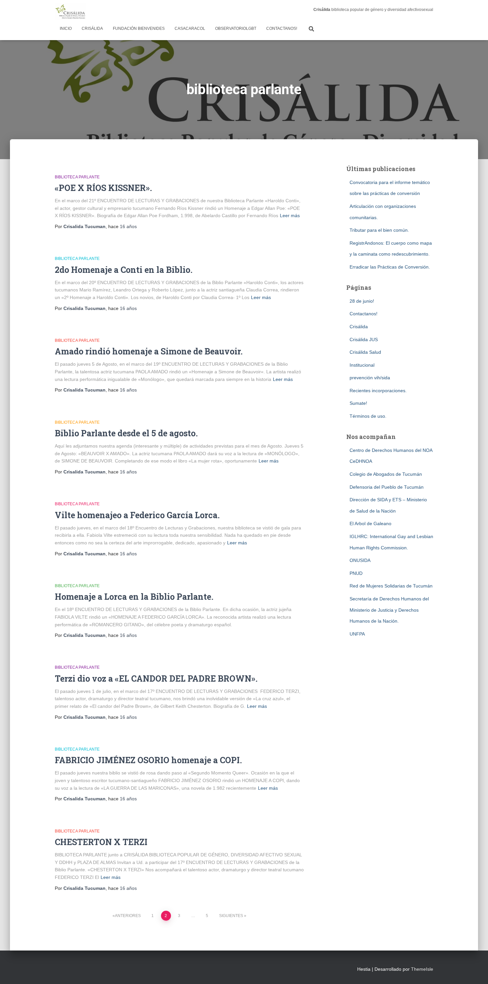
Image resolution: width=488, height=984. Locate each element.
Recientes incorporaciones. (378, 390)
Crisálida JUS (364, 339)
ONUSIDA (360, 560)
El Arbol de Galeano (370, 523)
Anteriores (128, 915)
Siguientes (231, 915)
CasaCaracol (190, 28)
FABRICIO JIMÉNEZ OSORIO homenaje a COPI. (148, 760)
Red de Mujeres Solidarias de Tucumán (391, 585)
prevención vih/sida (370, 377)
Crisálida (92, 28)
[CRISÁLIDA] (70, 11)
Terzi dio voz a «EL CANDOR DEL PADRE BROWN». (156, 678)
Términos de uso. (368, 416)
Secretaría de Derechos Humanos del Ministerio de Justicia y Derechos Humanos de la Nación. (389, 610)
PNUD (356, 573)
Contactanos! (281, 28)
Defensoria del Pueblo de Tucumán (387, 487)
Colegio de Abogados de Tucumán (386, 474)
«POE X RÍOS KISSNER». (103, 187)
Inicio (66, 28)
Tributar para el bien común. (379, 230)
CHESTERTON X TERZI (101, 841)
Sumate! (358, 403)
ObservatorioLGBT (235, 28)
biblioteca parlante (77, 177)
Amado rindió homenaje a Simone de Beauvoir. (149, 351)
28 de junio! (362, 301)
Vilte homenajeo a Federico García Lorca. (137, 515)
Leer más (290, 215)
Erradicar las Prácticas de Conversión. (390, 267)
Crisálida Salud (365, 352)
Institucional (362, 365)
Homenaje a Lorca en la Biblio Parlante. (134, 596)
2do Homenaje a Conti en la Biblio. (124, 269)
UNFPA (357, 634)
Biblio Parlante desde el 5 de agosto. (126, 433)
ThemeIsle (422, 969)
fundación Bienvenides (139, 28)
